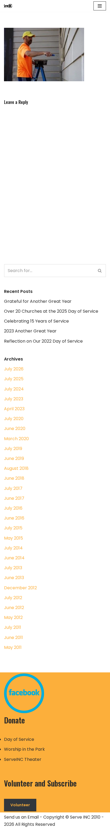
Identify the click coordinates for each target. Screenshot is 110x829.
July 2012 (13, 598)
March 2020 (16, 439)
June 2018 (14, 478)
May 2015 (13, 538)
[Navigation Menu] (99, 5)
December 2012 (20, 588)
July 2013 (13, 568)
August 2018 (16, 468)
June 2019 (14, 458)
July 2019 (13, 449)
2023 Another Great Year (30, 331)
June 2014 (14, 558)
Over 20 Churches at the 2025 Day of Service (51, 311)
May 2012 (13, 617)
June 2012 (14, 608)
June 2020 (14, 428)
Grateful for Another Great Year (38, 301)
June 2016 (14, 518)
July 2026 (13, 369)
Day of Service (19, 739)
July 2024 (14, 389)
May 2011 (13, 647)
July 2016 (13, 508)
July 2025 (13, 379)
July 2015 (13, 528)
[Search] (100, 270)
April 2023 (14, 409)
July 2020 (13, 419)
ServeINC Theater (22, 759)
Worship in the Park (24, 749)
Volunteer (20, 805)
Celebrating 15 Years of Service (36, 321)
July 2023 (13, 399)
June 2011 (13, 637)
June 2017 (14, 498)
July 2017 (13, 488)
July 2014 (13, 548)
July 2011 (12, 627)
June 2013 (14, 578)
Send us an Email (21, 817)
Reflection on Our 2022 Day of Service (43, 341)
